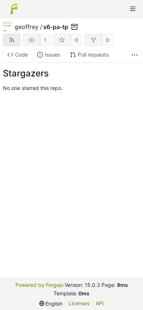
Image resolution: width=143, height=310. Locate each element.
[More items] (134, 54)
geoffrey (26, 26)
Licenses (79, 303)
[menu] (51, 303)
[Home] (14, 8)
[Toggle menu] (132, 8)
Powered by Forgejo (39, 285)
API (100, 303)
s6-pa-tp (55, 26)
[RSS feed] (11, 40)
